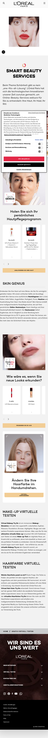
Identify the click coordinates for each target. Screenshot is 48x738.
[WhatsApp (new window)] (21, 693)
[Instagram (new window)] (4, 693)
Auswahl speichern (24, 164)
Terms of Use (6, 715)
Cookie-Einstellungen (9, 704)
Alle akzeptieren (24, 159)
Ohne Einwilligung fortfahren (36, 112)
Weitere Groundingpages (10, 708)
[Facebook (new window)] (12, 694)
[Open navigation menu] (44, 3)
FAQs (4, 718)
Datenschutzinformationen (10, 711)
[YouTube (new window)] (16, 694)
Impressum (6, 722)
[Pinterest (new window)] (9, 693)
